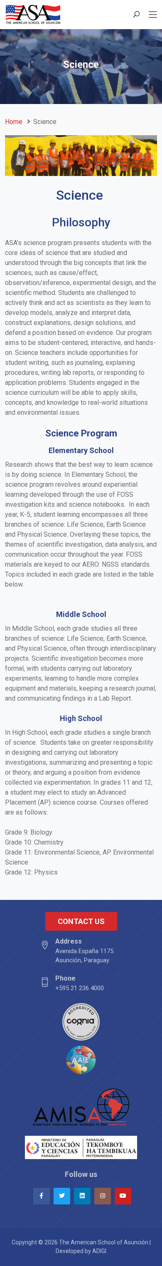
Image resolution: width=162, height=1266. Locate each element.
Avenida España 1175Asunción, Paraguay (84, 950)
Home (13, 122)
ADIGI (99, 1251)
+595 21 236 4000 (79, 983)
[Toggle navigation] (153, 15)
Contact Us (81, 921)
